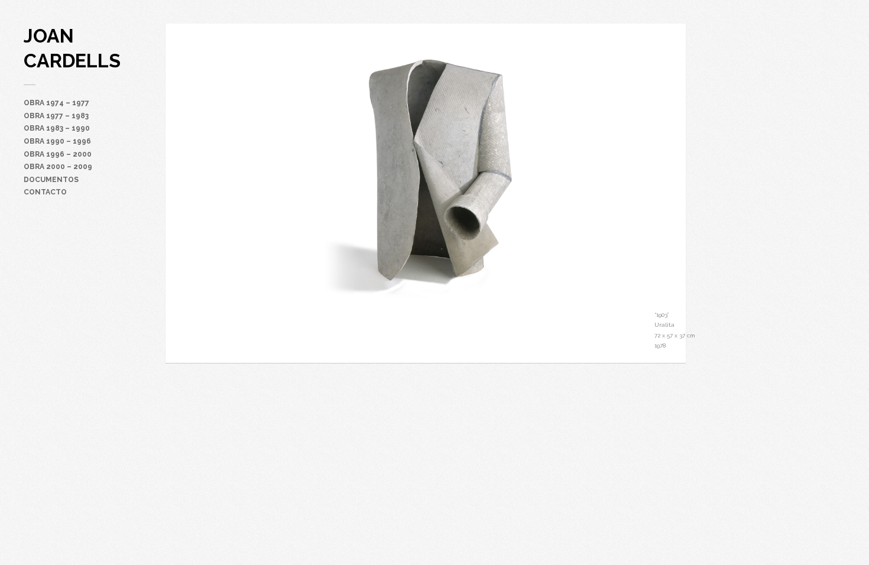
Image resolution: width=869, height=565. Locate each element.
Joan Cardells (72, 48)
